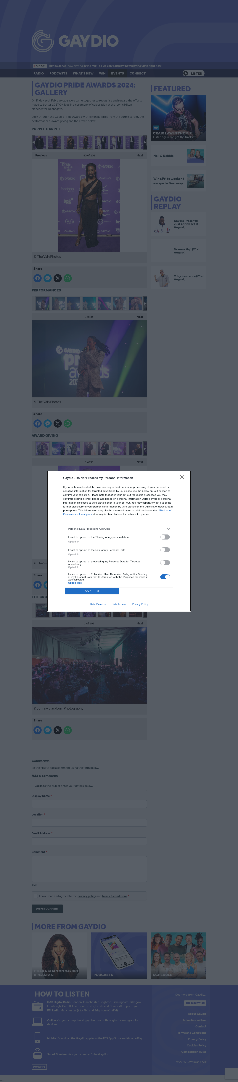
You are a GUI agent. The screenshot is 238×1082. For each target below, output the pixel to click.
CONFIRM (92, 590)
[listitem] (119, 529)
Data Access (119, 604)
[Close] (183, 478)
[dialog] (119, 541)
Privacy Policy (140, 604)
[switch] (165, 537)
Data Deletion (98, 604)
